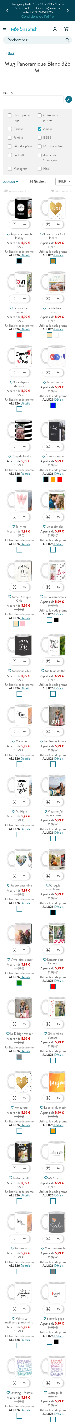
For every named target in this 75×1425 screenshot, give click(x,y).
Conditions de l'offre (47, 12)
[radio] (19, 261)
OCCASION (9, 182)
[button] (5, 29)
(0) (19, 191)
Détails (25, 255)
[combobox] (37, 40)
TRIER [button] (62, 181)
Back (11, 53)
